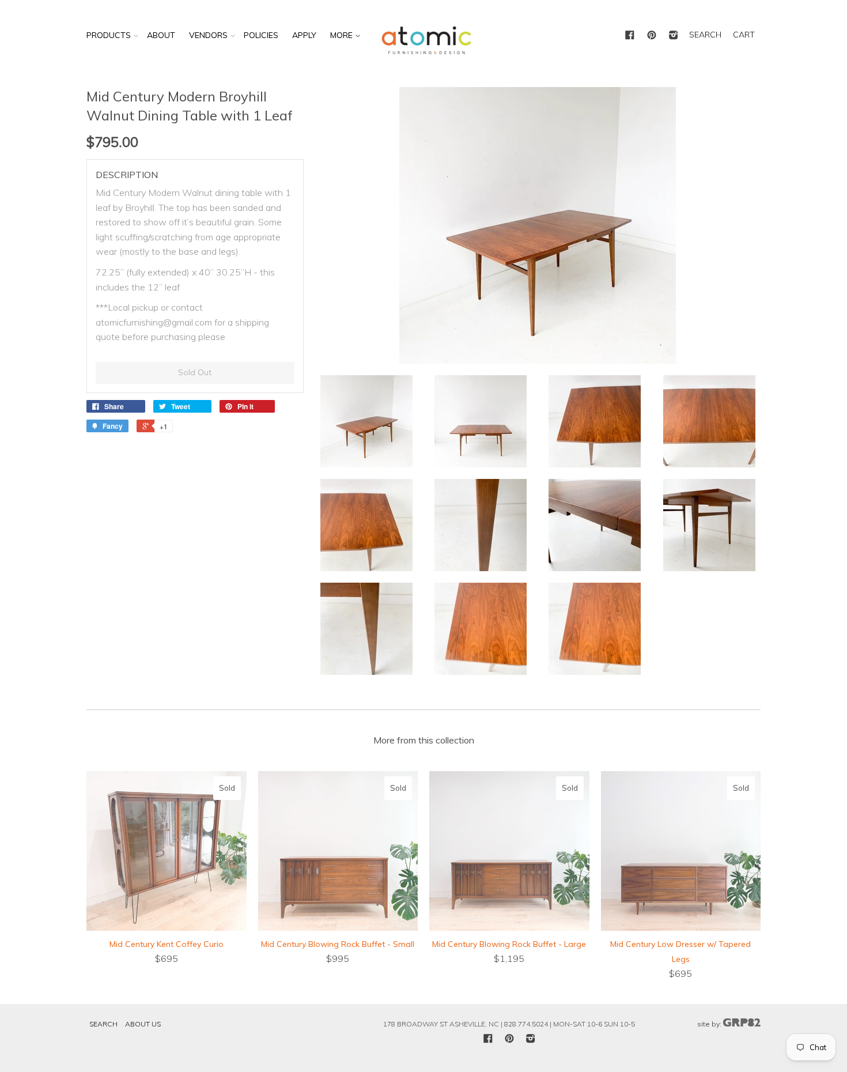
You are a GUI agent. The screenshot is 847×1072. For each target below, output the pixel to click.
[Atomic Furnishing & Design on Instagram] (673, 36)
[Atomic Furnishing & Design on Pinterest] (651, 36)
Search (103, 1024)
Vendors (208, 35)
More (342, 35)
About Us (143, 1024)
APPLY (304, 35)
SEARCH (705, 34)
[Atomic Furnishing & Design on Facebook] (630, 36)
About (161, 35)
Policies (261, 35)
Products (108, 35)
